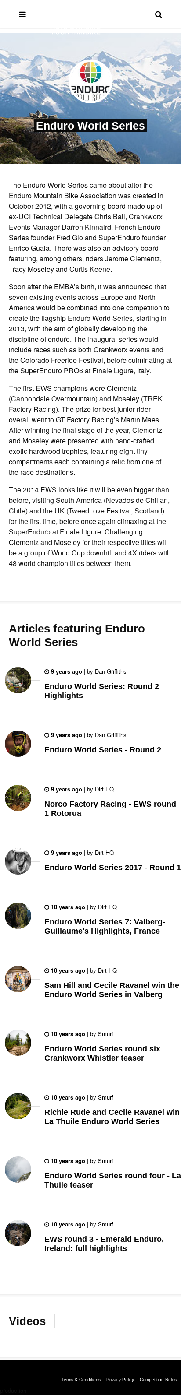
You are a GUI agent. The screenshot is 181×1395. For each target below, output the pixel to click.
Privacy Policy (120, 1379)
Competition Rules (158, 1379)
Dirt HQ (103, 789)
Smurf (104, 1034)
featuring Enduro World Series (77, 635)
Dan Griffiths (110, 671)
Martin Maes (140, 420)
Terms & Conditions (81, 1379)
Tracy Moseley (32, 269)
